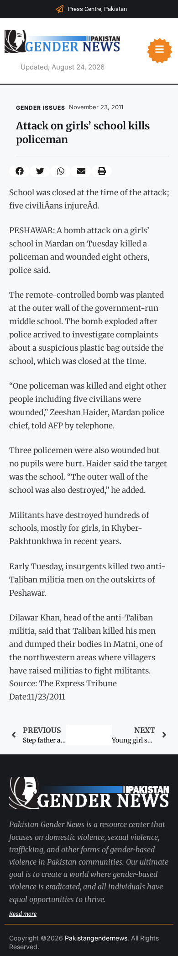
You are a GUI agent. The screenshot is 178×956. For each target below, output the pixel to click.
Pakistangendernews (96, 938)
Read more (23, 913)
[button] (19, 171)
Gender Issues (40, 107)
